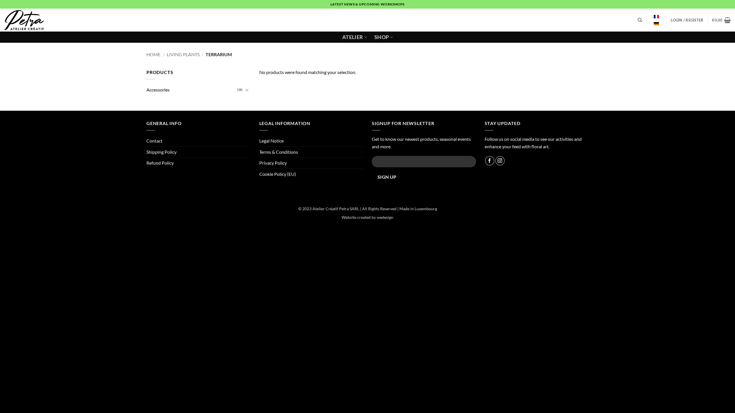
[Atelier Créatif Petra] (26, 20)
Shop (381, 37)
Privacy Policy (273, 162)
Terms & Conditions (278, 152)
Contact (154, 140)
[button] (687, 20)
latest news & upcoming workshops (367, 4)
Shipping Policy (161, 152)
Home (153, 54)
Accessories (158, 89)
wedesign (385, 217)
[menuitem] (656, 16)
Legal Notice (271, 140)
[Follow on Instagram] (500, 160)
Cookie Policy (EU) (277, 174)
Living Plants (183, 54)
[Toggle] (247, 89)
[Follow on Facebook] (489, 160)
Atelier (352, 37)
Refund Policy (160, 162)
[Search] (640, 20)
